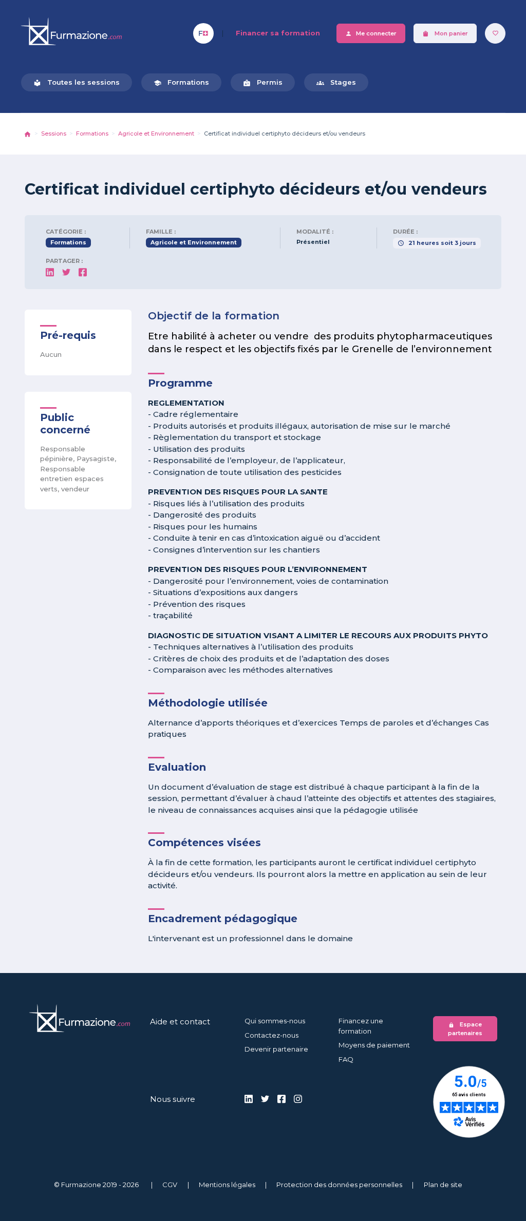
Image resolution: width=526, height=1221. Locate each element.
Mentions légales (227, 1184)
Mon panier (445, 33)
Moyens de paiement (374, 1045)
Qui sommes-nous (275, 1021)
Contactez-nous (271, 1035)
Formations (181, 82)
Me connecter (371, 33)
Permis (263, 82)
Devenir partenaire (276, 1049)
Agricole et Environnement (156, 133)
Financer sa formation (278, 33)
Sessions (53, 133)
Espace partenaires (465, 1029)
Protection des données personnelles (339, 1184)
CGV (169, 1184)
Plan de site (443, 1184)
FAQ (346, 1059)
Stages (336, 82)
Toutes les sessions (76, 82)
